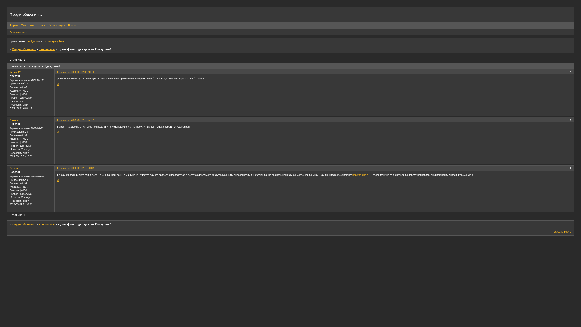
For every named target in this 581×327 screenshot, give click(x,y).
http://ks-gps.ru (360, 174)
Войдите (33, 41)
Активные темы (18, 32)
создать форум (562, 231)
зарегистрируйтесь (54, 41)
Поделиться (64, 72)
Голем (14, 168)
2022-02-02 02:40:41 (82, 72)
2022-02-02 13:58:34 (82, 168)
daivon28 (15, 72)
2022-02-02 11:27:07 (82, 120)
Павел (14, 120)
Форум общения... (24, 49)
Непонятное (47, 49)
